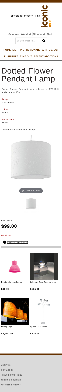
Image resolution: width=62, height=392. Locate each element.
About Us (5, 365)
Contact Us (7, 370)
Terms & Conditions (11, 375)
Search (44, 40)
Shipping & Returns (11, 380)
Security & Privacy (11, 385)
